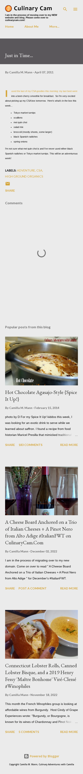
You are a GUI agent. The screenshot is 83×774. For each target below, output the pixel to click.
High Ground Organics (24, 176)
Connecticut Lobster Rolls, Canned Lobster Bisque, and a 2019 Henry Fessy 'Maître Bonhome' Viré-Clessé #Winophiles (41, 675)
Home (9, 26)
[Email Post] (7, 185)
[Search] (65, 7)
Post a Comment (33, 588)
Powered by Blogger (44, 756)
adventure (26, 170)
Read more (69, 445)
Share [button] (10, 190)
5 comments (29, 732)
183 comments (30, 445)
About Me (31, 26)
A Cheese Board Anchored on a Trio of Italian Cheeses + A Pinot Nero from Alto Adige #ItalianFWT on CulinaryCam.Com (41, 532)
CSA (39, 170)
